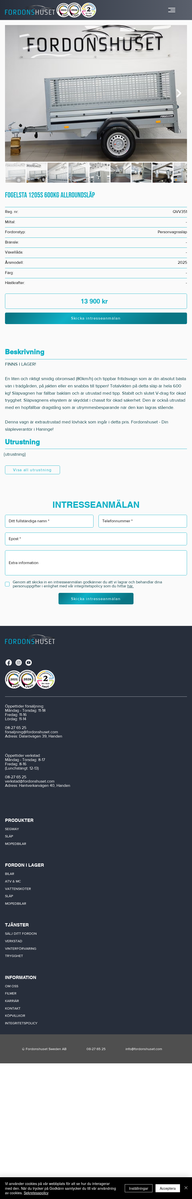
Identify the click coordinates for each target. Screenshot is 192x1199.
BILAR (9, 874)
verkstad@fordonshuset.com (29, 781)
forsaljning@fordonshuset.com (31, 732)
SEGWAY (12, 829)
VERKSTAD (13, 941)
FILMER (10, 993)
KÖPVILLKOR (15, 1016)
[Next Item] (178, 93)
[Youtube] (29, 662)
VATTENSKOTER (18, 889)
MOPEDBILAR (15, 844)
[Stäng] (186, 1188)
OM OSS (11, 986)
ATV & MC (13, 881)
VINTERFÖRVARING (20, 948)
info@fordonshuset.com (144, 1049)
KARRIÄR (12, 1001)
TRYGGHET (14, 956)
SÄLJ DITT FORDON (21, 933)
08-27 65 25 (15, 728)
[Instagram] (19, 662)
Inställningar (138, 1188)
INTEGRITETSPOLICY (21, 1023)
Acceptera (168, 1188)
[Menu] (171, 10)
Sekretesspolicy (36, 1192)
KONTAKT (12, 1008)
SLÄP (9, 836)
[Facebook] (9, 662)
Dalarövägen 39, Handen (40, 736)
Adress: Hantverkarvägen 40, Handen (37, 785)
